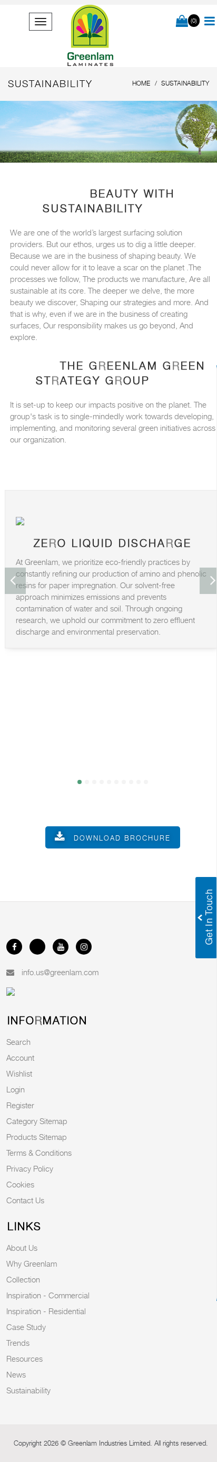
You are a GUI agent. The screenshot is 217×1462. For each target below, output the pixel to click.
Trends (17, 1342)
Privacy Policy (29, 1168)
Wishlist (19, 1073)
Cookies (20, 1184)
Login (15, 1089)
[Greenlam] (90, 36)
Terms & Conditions (39, 1152)
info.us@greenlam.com (60, 972)
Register (20, 1105)
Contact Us (25, 1200)
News (16, 1374)
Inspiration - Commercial (48, 1295)
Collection (23, 1279)
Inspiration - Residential (46, 1311)
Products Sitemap (36, 1137)
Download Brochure (122, 838)
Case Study (26, 1327)
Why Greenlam (31, 1263)
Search (18, 1041)
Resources (24, 1358)
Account (20, 1057)
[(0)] (182, 21)
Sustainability (28, 1390)
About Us (21, 1247)
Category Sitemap (36, 1121)
